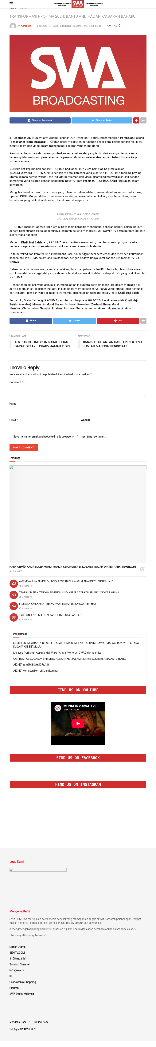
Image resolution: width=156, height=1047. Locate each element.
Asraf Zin (26, 26)
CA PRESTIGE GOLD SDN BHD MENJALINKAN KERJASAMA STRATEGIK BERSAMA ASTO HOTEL (69, 659)
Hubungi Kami (40, 1022)
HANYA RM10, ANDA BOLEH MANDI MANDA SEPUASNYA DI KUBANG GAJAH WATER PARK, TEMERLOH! (73, 567)
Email (14, 420)
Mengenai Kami (18, 1022)
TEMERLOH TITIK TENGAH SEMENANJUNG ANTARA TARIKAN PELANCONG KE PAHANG (69, 592)
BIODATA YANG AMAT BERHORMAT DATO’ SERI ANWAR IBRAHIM (57, 604)
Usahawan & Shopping (23, 982)
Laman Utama (17, 947)
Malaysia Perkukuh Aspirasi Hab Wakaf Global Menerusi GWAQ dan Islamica (57, 653)
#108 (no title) (18, 959)
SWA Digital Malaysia (22, 994)
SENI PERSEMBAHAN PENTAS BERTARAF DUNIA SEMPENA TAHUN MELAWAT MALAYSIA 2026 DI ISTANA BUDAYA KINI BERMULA (76, 645)
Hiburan (66, 26)
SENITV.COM (17, 953)
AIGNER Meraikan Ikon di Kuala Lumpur (35, 671)
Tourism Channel (19, 965)
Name (14, 404)
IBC (11, 976)
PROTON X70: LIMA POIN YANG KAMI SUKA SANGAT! (50, 615)
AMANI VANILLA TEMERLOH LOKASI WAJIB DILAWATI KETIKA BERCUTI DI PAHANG (66, 581)
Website (86, 420)
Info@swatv (17, 970)
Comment (17, 382)
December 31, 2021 (47, 26)
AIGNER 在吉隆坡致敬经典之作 (31, 665)
